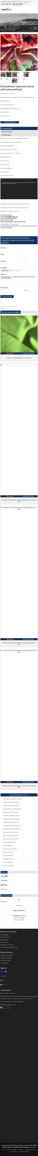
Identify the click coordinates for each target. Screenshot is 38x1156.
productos (20, 1149)
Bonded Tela (6, 852)
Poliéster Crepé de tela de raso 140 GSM (19, 358)
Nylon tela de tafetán (9, 839)
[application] (19, 188)
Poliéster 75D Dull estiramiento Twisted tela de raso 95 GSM (19, 643)
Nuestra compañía (6, 958)
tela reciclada (7, 862)
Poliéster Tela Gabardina (10, 819)
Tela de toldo (7, 845)
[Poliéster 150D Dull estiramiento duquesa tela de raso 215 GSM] (19, 365)
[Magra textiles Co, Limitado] (6, 11)
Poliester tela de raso (32, 24)
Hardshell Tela (7, 859)
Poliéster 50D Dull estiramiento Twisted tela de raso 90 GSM (19, 786)
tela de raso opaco (18, 226)
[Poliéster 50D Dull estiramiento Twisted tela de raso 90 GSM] (19, 652)
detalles (9, 353)
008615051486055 (8, 3)
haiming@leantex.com (21, 3)
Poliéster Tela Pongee (9, 812)
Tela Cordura (7, 865)
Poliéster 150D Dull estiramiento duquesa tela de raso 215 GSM (19, 500)
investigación (9, 122)
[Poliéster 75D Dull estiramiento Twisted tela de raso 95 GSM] (19, 509)
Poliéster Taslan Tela (9, 832)
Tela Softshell (7, 855)
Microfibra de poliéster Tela (11, 799)
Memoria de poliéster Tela (10, 829)
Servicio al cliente (5, 960)
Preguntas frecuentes (6, 955)
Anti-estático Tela (8, 849)
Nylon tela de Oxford (9, 835)
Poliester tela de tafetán (10, 825)
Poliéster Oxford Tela (9, 805)
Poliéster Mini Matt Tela (10, 815)
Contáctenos (4, 963)
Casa (3, 1149)
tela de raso (28, 226)
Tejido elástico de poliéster (11, 809)
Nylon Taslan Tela (8, 842)
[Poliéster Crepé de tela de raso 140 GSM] (19, 352)
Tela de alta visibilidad (9, 802)
